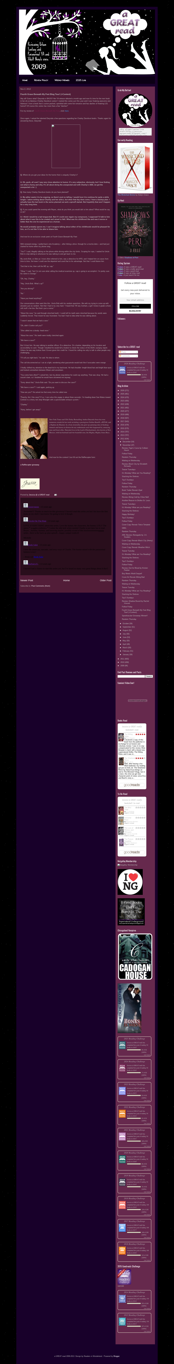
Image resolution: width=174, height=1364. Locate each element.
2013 (122, 435)
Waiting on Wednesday (131, 461)
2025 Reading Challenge (134, 1038)
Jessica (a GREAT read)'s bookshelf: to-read (132, 801)
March (125, 648)
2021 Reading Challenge (134, 1129)
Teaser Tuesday (128, 551)
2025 (122, 394)
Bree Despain (130, 738)
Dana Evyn (129, 762)
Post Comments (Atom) (40, 586)
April (125, 644)
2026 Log (81, 80)
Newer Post (26, 580)
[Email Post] (55, 495)
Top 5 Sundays (128, 480)
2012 (122, 439)
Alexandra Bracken (132, 821)
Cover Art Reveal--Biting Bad (133, 577)
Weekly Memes (62, 80)
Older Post (105, 580)
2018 (122, 418)
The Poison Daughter (128, 840)
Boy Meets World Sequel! (132, 574)
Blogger (116, 1356)
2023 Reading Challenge (134, 1084)
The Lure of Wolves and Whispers (128, 830)
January (126, 654)
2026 (122, 390)
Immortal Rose (127, 819)
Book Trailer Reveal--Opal (132, 490)
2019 (122, 414)
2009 (122, 666)
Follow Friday (127, 454)
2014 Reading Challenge (134, 1292)
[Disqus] (65, 536)
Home (25, 80)
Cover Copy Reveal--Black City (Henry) (137, 541)
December (127, 442)
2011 (122, 659)
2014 (122, 432)
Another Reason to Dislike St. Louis (136, 500)
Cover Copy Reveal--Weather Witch (136, 547)
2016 (122, 425)
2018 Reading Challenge (134, 1198)
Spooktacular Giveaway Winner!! (135, 616)
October (126, 624)
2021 (122, 408)
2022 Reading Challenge (134, 1107)
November (127, 445)
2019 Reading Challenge (134, 1175)
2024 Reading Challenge (134, 1061)
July (124, 634)
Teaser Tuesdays (129, 469)
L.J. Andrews (130, 811)
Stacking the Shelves (130, 476)
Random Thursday (129, 457)
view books (147, 380)
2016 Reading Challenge (134, 1243)
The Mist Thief (127, 809)
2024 (122, 397)
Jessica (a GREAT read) (134, 367)
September (127, 627)
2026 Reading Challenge (134, 363)
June (125, 637)
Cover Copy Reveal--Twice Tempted (136, 525)
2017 (122, 421)
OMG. (124, 528)
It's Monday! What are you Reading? (136, 507)
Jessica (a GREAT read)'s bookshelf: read (132, 728)
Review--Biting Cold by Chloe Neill (135, 497)
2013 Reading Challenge (134, 1314)
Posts (123, 352)
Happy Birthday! (128, 514)
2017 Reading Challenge (134, 1221)
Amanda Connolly (131, 834)
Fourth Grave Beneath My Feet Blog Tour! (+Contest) (136, 611)
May (125, 641)
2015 (122, 428)
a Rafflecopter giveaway (29, 465)
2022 (122, 404)
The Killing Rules (128, 735)
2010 (122, 662)
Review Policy (41, 80)
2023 (122, 401)
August (126, 630)
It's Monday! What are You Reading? (136, 473)
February (126, 651)
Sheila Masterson (131, 843)
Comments (125, 356)
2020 (122, 411)
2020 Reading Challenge (134, 1152)
